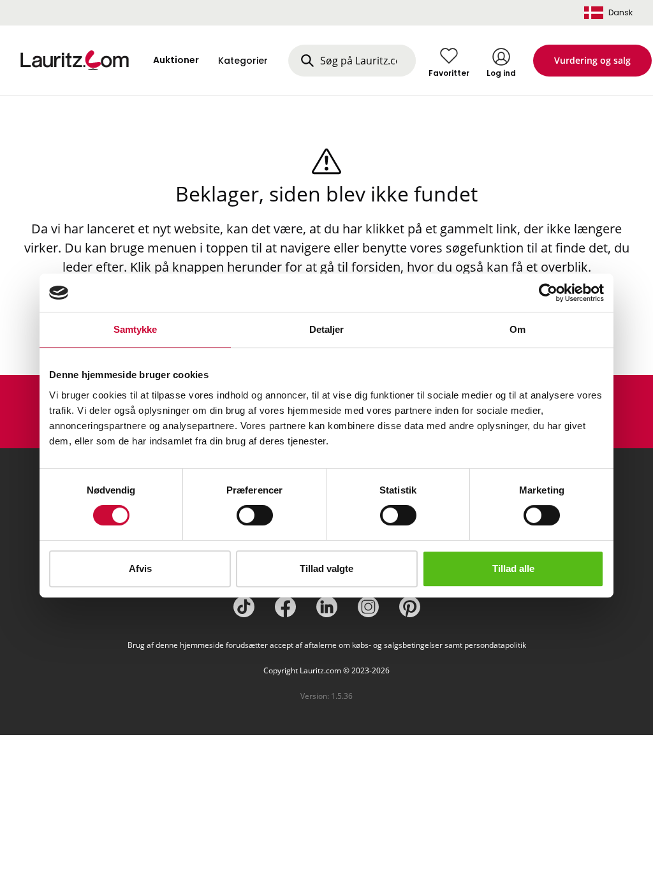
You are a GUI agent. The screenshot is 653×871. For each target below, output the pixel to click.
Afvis (140, 568)
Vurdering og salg (592, 60)
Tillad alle (513, 568)
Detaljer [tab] (326, 329)
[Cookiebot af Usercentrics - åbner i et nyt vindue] (548, 292)
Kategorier (243, 60)
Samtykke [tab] (136, 329)
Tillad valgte (326, 568)
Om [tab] (517, 329)
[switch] (255, 515)
